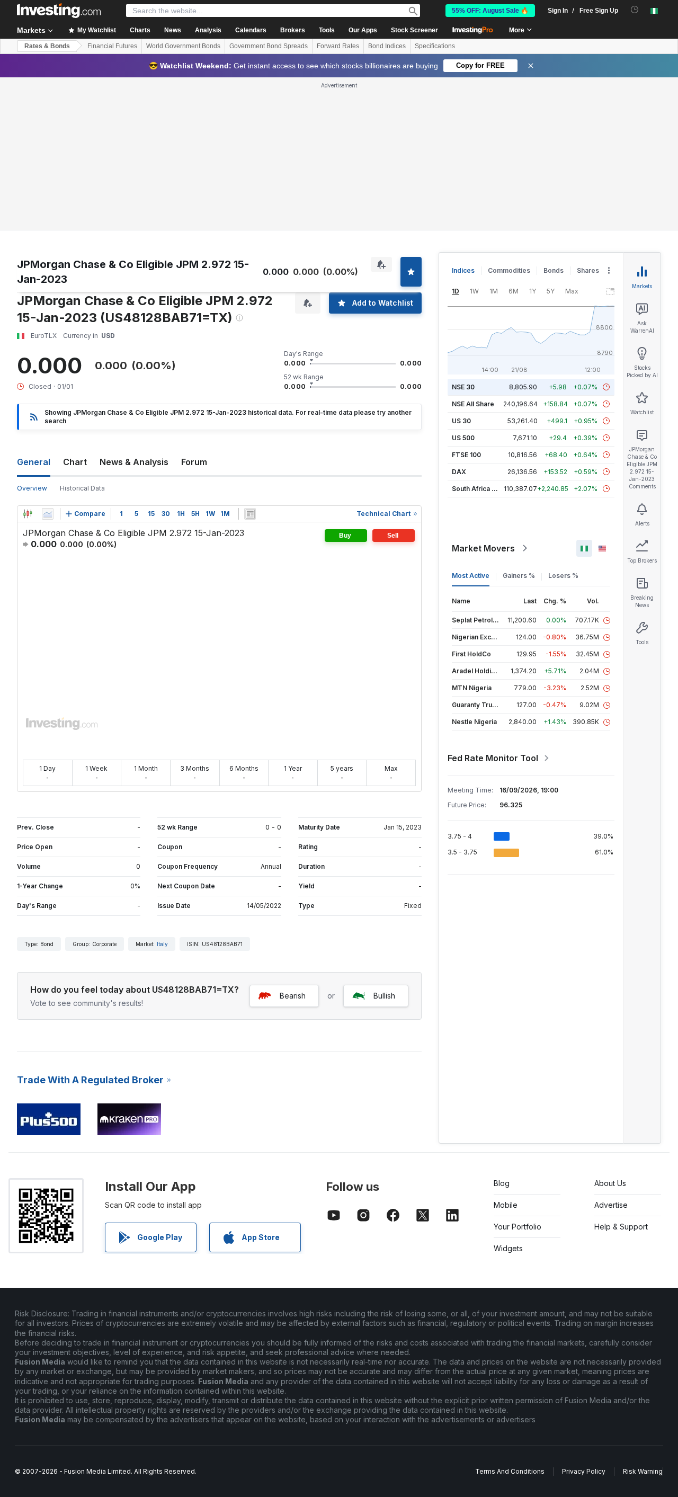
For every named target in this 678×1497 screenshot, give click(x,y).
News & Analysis (134, 462)
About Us (610, 1183)
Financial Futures (112, 46)
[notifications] (635, 10)
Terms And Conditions (510, 1471)
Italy (162, 944)
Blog (502, 1183)
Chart (75, 462)
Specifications (435, 46)
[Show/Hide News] (250, 514)
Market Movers (483, 548)
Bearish (293, 995)
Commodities (509, 270)
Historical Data (82, 488)
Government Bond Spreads (268, 46)
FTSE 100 (466, 455)
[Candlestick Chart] (27, 514)
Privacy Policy (583, 1471)
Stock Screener (414, 30)
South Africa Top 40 (483, 489)
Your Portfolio (517, 1226)
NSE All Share (473, 404)
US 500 (463, 438)
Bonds (553, 270)
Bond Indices (387, 46)
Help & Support (621, 1226)
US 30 (461, 421)
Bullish (384, 995)
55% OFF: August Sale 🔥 (490, 10)
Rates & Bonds (47, 46)
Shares (588, 270)
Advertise (611, 1204)
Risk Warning (643, 1471)
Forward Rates (338, 46)
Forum (194, 462)
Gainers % (519, 576)
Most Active (470, 576)
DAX (459, 472)
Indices (463, 270)
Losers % (563, 576)
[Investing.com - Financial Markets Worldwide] (59, 10)
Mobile (506, 1204)
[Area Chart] (47, 514)
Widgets (508, 1248)
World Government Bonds (183, 46)
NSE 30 (463, 387)
